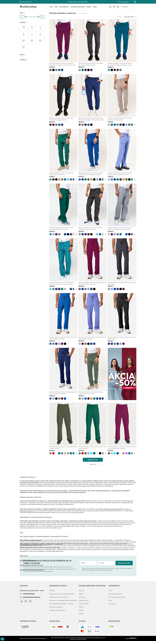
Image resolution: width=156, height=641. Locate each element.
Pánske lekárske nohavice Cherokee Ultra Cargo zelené (92, 447)
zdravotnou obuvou (26, 511)
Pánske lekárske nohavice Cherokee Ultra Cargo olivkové (63, 447)
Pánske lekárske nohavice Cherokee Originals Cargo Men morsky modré (61, 283)
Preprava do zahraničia (57, 610)
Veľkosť (22, 22)
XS (32, 27)
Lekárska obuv (84, 600)
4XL (40, 41)
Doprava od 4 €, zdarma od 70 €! (78, 2)
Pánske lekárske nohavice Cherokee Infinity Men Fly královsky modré (91, 173)
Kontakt (52, 590)
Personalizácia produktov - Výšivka (61, 604)
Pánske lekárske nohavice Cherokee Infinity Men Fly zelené (61, 173)
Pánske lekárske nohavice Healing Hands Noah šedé (122, 283)
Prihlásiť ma (124, 563)
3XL (32, 41)
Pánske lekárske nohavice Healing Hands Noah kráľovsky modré (63, 338)
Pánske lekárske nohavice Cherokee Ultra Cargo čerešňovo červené (122, 447)
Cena (21, 13)
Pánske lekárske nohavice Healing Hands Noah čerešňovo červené (92, 283)
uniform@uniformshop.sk (31, 597)
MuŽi (56, 7)
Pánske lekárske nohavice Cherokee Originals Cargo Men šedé (91, 228)
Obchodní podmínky (115, 594)
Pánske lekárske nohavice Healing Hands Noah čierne (122, 338)
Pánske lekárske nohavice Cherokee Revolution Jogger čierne (61, 119)
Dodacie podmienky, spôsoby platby (61, 594)
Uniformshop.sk (42, 638)
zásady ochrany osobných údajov (90, 637)
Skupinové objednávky (78, 7)
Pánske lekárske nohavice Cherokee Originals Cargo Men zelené (61, 228)
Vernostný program (55, 607)
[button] (44, 537)
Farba (22, 55)
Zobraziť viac (93, 459)
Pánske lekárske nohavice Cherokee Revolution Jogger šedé (91, 64)
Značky (88, 7)
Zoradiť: (119, 17)
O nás (110, 590)
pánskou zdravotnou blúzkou (113, 509)
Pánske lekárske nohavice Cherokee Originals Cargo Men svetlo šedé (120, 228)
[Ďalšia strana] (99, 464)
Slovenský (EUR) (123, 2)
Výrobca (23, 60)
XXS (23, 27)
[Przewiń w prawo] (134, 124)
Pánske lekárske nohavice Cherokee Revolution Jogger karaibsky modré (120, 64)
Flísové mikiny (84, 604)
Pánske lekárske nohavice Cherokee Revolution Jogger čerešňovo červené (62, 64)
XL (40, 34)
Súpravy (82, 590)
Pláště (81, 610)
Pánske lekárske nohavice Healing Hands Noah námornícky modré (63, 393)
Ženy (51, 7)
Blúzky (81, 594)
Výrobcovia (112, 604)
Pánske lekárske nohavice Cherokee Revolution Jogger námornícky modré (91, 119)
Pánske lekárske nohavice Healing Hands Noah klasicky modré (92, 338)
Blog (110, 600)
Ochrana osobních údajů (117, 597)
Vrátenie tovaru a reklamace (58, 597)
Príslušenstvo (64, 7)
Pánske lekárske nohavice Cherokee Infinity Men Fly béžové (120, 119)
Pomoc (95, 7)
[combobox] (127, 6)
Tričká (81, 607)
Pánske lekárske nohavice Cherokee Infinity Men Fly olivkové (91, 393)
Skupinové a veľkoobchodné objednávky (63, 600)
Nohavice (82, 597)
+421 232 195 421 (26, 1)
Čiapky (81, 613)
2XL (23, 41)
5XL (23, 47)
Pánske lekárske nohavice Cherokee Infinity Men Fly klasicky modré (120, 173)
